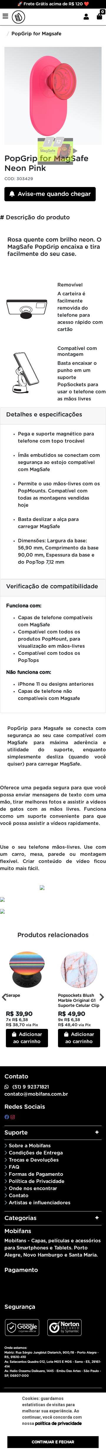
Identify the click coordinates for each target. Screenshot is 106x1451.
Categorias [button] (20, 1218)
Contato (19, 1195)
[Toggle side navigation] (6, 16)
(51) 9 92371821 (30, 1087)
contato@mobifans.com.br (36, 1094)
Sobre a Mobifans (30, 1145)
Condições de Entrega (36, 1153)
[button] (86, 17)
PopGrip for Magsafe (36, 33)
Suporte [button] (16, 1133)
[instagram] (13, 1117)
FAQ (14, 1167)
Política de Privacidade (36, 1181)
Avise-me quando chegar (53, 194)
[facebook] (7, 1117)
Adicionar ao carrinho (27, 1038)
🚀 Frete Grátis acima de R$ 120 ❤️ (53, 4)
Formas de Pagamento (36, 1174)
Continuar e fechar (53, 1442)
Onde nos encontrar (33, 1188)
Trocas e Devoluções (34, 1160)
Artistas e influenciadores (39, 1202)
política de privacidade (58, 1424)
